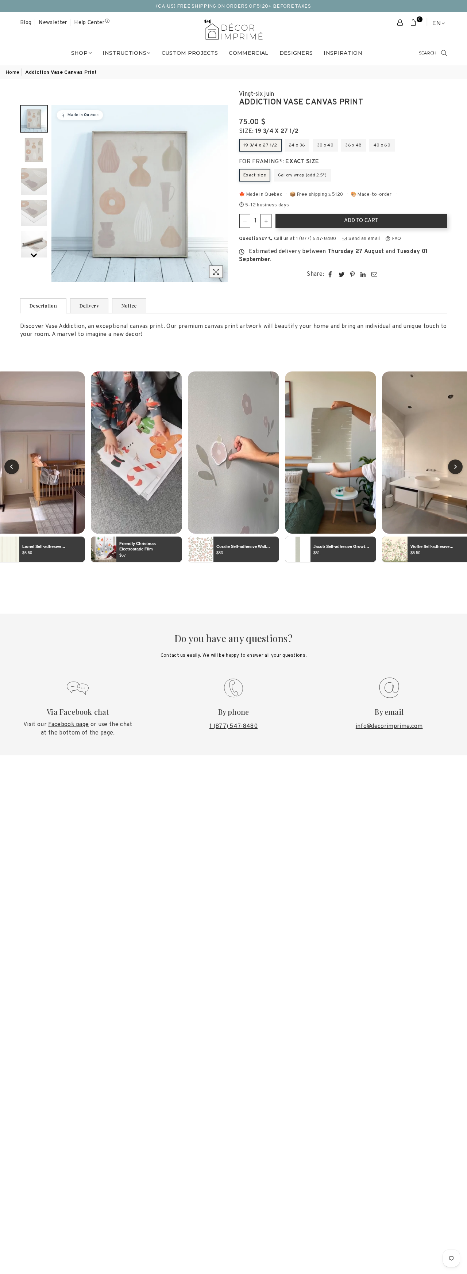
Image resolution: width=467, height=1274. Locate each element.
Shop (79, 53)
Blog (25, 22)
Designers (296, 53)
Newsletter (53, 22)
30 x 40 (325, 145)
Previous (57, 193)
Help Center (89, 22)
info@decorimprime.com (389, 726)
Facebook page (68, 724)
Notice (129, 305)
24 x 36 (297, 145)
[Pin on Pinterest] (352, 274)
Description (43, 305)
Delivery (89, 305)
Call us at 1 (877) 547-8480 (304, 239)
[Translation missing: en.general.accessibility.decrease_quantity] (244, 221)
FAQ (396, 239)
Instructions (124, 53)
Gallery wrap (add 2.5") (302, 175)
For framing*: (279, 161)
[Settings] (400, 23)
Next (221, 193)
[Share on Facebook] (330, 274)
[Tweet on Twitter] (342, 274)
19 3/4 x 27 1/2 (260, 145)
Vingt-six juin (256, 94)
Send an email (363, 239)
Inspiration (343, 53)
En (436, 23)
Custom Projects (190, 53)
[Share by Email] (374, 274)
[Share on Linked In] (363, 274)
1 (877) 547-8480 (233, 726)
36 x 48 (353, 145)
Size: (269, 131)
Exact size (254, 175)
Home (12, 72)
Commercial (248, 53)
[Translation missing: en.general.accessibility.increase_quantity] (265, 221)
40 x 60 (382, 145)
